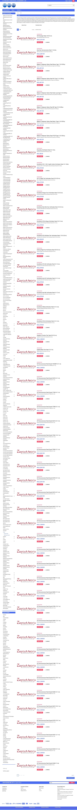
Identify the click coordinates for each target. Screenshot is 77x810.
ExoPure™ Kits (5, 409)
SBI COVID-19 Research (7, 586)
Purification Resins (6, 545)
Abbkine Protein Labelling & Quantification (7, 225)
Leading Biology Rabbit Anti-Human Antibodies (7, 120)
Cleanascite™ (5, 354)
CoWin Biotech (5, 750)
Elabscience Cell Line (6, 66)
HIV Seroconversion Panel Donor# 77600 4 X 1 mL (48, 392)
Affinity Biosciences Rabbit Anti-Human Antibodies (7, 37)
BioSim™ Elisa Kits (6, 326)
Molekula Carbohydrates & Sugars (7, 154)
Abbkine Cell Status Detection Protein (6, 208)
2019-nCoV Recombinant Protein (7, 301)
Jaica (4, 714)
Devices (4, 368)
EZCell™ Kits (5, 415)
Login (66, 0)
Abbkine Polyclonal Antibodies (6, 219)
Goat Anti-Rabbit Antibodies (7, 455)
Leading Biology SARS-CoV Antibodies (7, 134)
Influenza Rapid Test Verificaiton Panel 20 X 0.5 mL (48, 249)
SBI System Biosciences (7, 676)
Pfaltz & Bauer (5, 646)
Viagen (4, 720)
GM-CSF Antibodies (6, 446)
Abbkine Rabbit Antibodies (7, 228)
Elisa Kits (4, 394)
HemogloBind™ (5, 459)
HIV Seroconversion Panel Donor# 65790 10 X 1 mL (49, 720)
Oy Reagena (5, 723)
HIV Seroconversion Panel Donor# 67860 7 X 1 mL (48, 578)
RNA (4, 577)
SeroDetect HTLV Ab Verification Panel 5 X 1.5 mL (48, 264)
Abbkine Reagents (6, 231)
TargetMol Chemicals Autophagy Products (6, 187)
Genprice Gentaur (6, 717)
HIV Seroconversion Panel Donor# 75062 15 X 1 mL (49, 435)
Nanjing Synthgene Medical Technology (7, 730)
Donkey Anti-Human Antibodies (6, 380)
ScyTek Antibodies (6, 250)
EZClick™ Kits (5, 417)
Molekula (4, 665)
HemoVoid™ (5, 461)
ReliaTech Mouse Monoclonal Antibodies (8, 292)
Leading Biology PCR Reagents (6, 115)
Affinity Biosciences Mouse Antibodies (7, 29)
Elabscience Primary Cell (7, 68)
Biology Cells (5, 325)
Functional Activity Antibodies (6, 435)
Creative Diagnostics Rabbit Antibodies (7, 361)
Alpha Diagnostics (6, 664)
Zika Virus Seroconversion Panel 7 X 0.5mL (46, 50)
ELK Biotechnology (6, 634)
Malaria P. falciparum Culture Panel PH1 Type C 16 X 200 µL (50, 78)
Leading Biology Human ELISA (7, 106)
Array (4, 320)
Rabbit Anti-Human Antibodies (6, 561)
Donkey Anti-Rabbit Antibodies (6, 385)
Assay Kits (5, 322)
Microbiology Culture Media (7, 507)
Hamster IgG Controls (6, 458)
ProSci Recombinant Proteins (8, 174)
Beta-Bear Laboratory (6, 758)
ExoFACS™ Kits (5, 408)
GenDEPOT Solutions (6, 87)
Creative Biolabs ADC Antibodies (6, 281)
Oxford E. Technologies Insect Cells (7, 170)
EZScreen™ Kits (5, 421)
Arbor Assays (5, 695)
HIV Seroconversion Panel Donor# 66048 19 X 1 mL (49, 535)
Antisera (4, 317)
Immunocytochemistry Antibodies (6, 475)
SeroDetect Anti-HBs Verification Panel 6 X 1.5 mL (48, 292)
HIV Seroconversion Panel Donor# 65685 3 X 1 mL (48, 692)
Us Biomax (5, 679)
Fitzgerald (4, 622)
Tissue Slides (5, 596)
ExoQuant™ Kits (5, 411)
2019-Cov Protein (6, 296)
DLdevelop (4, 637)
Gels (4, 442)
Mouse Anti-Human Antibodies (6, 514)
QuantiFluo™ (5, 548)
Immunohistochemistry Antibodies (7, 481)
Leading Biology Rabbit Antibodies (6, 129)
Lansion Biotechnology (7, 738)
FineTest (4, 628)
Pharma (4, 542)
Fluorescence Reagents (7, 433)
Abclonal (4, 644)
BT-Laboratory (5, 631)
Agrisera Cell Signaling (6, 46)
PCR (4, 538)
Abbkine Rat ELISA (6, 230)
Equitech (4, 703)
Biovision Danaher (60, 788)
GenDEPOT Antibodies (6, 71)
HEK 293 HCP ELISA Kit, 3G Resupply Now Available (65, 795)
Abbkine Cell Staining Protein (8, 205)
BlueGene (4, 655)
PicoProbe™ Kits (5, 544)
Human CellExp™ (5, 462)
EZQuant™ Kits (5, 420)
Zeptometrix (5, 698)
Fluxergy (4, 735)
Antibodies (5, 314)
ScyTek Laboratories (6, 689)
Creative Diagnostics (6, 652)
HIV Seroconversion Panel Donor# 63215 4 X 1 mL (48, 421)
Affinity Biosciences (6, 647)
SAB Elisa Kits (5, 581)
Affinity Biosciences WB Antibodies (7, 43)
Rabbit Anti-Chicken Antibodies (6, 554)
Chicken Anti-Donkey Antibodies (6, 339)
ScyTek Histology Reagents (7, 253)
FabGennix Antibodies (6, 423)
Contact (19, 10)
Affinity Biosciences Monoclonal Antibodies (7, 26)
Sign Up (70, 0)
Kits (3, 494)
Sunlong (4, 662)
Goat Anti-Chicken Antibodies (6, 449)
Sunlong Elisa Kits (6, 592)
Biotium (4, 625)
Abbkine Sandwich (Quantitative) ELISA (6, 234)
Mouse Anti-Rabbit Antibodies (6, 516)
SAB (4, 616)
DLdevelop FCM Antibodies (7, 273)
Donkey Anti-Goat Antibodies (8, 377)
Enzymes (4, 402)
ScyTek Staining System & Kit (8, 259)
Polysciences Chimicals (7, 249)
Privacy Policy (58, 807)
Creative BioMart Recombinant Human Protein (7, 271)
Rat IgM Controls (6, 571)
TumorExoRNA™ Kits (6, 599)
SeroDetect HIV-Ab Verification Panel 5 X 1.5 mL (48, 321)
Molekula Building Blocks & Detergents (7, 151)
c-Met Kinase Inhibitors (7, 332)
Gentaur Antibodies (6, 242)
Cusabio (4, 619)
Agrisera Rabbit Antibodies (7, 58)
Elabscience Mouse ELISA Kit (8, 391)
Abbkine (4, 656)
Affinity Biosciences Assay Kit (7, 18)
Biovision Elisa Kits (6, 329)
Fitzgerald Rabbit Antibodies (7, 277)
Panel (4, 532)
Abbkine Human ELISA (6, 211)
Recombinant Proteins (6, 574)
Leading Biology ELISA (6, 98)
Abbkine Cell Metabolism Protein (7, 201)
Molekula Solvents (6, 160)
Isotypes (4, 488)
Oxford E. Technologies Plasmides (7, 172)
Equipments (5, 405)
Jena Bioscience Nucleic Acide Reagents (7, 244)
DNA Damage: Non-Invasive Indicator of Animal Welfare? (64, 793)
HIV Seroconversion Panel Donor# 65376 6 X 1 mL (48, 378)
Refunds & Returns (45, 807)
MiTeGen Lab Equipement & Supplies (7, 247)
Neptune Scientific (6, 743)
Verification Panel (7, 535)
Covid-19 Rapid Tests (6, 358)
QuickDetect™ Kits (6, 551)
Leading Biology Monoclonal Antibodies (7, 110)
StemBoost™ (5, 590)
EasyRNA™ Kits (5, 388)
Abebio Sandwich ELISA (7, 239)
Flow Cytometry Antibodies (7, 432)
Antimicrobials (5, 316)
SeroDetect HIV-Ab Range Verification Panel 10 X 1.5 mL (50, 221)
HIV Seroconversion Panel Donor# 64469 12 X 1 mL (49, 620)
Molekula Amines (6, 143)
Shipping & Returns (24, 790)
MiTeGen (4, 677)
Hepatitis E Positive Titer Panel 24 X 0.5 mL (47, 335)
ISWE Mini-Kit (5, 490)
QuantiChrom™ (5, 547)
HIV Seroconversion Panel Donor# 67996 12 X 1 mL (49, 606)
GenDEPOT (5, 685)
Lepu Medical (5, 728)
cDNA (4, 335)
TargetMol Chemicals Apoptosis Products (6, 184)
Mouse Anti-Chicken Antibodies (6, 505)
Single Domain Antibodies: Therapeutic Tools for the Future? (65, 790)
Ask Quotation (6, 10)
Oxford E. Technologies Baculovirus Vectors (7, 167)
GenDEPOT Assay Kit (6, 72)
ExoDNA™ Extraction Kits (7, 406)
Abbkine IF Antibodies (6, 212)
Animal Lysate (5, 313)
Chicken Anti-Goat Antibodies (6, 342)
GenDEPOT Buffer (6, 74)
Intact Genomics (6, 725)
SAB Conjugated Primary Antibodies (7, 579)
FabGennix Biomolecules (7, 424)
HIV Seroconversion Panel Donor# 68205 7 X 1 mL (48, 592)
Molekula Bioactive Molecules (6, 145)
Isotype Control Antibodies (7, 485)
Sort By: (33, 29)
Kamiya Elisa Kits (6, 493)
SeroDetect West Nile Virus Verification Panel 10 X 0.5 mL (50, 207)
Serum (4, 587)
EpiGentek (4, 629)
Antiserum (4, 319)
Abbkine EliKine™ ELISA (7, 210)
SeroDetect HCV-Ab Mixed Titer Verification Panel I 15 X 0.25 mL (52, 235)
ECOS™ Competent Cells (7, 390)
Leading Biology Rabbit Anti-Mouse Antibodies (7, 123)
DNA (4, 371)
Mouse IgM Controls (6, 521)
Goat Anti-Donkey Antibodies (8, 450)
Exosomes (5, 412)
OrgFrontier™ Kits (6, 529)
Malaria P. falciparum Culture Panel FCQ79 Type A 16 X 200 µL (51, 135)
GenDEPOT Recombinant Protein (7, 83)
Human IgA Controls (6, 464)
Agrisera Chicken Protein (7, 47)
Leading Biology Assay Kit (7, 88)
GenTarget (4, 670)
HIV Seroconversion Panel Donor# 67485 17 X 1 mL (49, 663)
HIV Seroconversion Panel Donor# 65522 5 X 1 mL (48, 749)
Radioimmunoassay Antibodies (6, 568)
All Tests (4, 310)
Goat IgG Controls (6, 456)
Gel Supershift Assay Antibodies (6, 438)
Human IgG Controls (6, 465)
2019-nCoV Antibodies (6, 297)
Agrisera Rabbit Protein (7, 61)
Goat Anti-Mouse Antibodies (8, 453)
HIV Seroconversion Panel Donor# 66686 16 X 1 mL (49, 520)
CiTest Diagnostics (6, 694)
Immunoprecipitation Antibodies (6, 483)
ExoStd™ (4, 414)
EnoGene (4, 614)
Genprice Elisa (5, 722)
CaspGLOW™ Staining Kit (7, 334)
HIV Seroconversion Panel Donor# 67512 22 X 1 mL (49, 677)
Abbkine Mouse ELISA (6, 217)
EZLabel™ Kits (5, 418)
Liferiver (4, 744)
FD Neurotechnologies (6, 711)
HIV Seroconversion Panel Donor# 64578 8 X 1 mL (48, 649)
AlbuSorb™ (5, 307)
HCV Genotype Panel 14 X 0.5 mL (44, 36)
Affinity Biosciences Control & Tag (7, 20)
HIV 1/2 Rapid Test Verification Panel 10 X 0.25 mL (48, 178)
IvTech (4, 719)
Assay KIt (4, 63)
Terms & (19, 807)
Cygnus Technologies (6, 701)
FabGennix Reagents (6, 427)
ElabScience (5, 638)
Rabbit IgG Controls (6, 565)
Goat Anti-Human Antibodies (8, 452)
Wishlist (22, 788)
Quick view (26, 43)
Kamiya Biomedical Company (8, 682)
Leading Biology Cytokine (7, 91)
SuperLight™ (5, 593)
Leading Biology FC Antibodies (6, 101)
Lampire (4, 683)
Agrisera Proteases (6, 55)
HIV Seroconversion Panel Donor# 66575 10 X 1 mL (49, 706)
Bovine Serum (59, 799)
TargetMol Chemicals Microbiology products (6, 192)
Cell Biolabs (5, 692)
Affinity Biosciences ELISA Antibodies (7, 23)
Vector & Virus (5, 601)
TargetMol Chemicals (6, 740)
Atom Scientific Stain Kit (7, 65)
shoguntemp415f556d (6, 179)
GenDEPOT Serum (6, 85)
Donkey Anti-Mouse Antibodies (6, 382)
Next (72, 775)
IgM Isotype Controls (6, 471)
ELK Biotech (5, 713)
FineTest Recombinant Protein (6, 275)
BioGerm (4, 755)
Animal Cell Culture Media (7, 311)
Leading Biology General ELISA (7, 103)
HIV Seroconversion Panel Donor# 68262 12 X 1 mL (49, 563)
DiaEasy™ (4, 370)
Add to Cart (40, 42)
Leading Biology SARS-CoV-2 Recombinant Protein (8, 137)
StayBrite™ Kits (5, 589)
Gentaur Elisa (5, 445)
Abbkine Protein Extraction (7, 223)
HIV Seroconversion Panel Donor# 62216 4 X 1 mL (48, 492)
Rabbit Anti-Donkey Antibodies (6, 556)
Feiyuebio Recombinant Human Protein (7, 430)
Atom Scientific (5, 710)
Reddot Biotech (5, 658)
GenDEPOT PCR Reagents (7, 81)
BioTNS (4, 749)
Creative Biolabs (5, 617)
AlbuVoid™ (4, 309)
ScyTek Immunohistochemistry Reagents (7, 256)
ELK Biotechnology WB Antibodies (6, 287)
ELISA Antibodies (6, 393)
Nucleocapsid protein (6, 526)
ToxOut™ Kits (5, 598)
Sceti (4, 668)
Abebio (4, 659)
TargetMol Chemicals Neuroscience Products (7, 195)
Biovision (4, 650)
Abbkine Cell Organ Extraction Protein (6, 203)
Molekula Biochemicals (7, 147)
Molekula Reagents (6, 159)
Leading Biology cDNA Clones (8, 90)
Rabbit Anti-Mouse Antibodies (6, 563)
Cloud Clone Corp (6, 640)
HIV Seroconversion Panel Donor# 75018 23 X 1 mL (49, 463)
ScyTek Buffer (5, 252)
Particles (4, 536)
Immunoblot (5, 473)
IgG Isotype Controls (6, 470)
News (13, 10)
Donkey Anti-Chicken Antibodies (6, 375)
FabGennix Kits (5, 426)
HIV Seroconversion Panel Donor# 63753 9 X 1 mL (48, 478)
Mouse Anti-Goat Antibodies (8, 511)
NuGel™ (4, 527)
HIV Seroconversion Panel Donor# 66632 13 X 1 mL (49, 506)
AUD (25, 0)
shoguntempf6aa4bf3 (6, 182)
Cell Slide (4, 337)
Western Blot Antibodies (7, 607)
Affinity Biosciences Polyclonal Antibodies (6, 31)
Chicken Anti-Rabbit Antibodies (6, 350)
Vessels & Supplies (6, 602)
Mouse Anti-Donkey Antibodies (6, 509)
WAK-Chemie (5, 746)
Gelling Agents (5, 440)
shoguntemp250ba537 (6, 177)
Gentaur (4, 686)
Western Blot (5, 605)
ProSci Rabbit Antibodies (7, 263)
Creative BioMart (6, 674)
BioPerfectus (5, 756)
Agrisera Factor (5, 49)
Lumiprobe (5, 688)
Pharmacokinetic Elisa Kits (7, 294)
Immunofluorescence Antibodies (6, 478)
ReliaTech (4, 680)
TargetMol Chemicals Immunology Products (6, 190)
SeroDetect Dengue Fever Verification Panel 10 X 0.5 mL (50, 192)
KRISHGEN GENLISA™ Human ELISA (8, 497)
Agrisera (4, 671)
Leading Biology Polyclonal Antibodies (7, 118)
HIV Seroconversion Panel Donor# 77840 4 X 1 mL (48, 406)
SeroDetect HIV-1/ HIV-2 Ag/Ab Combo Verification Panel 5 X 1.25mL (53, 164)
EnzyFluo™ (4, 399)
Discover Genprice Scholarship (62, 796)
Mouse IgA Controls (6, 518)
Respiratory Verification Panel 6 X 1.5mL (46, 150)
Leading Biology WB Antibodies (6, 141)
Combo (4, 357)
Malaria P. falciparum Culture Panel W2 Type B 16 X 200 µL (50, 107)
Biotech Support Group (7, 708)
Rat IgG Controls (6, 569)
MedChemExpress (6, 653)
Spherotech (5, 691)
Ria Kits (4, 575)
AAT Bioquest (5, 632)
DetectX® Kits (5, 367)
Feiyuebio (4, 623)
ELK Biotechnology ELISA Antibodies (7, 284)
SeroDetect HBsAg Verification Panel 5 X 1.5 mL (48, 307)
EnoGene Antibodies (6, 396)
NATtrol (4, 523)
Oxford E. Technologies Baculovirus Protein (7, 164)
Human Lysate (5, 467)
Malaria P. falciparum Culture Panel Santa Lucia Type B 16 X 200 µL (52, 93)
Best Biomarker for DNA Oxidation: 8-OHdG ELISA (65, 791)
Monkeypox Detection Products (6, 289)
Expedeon (4, 705)
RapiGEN (4, 734)
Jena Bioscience (5, 667)
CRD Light (4, 737)
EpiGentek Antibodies (6, 403)
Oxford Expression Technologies (8, 716)
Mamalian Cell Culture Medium (6, 501)
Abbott (4, 726)
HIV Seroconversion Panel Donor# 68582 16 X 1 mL (49, 549)
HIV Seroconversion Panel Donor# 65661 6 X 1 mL (48, 734)
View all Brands (5, 762)
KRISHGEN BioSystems (7, 649)
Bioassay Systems (6, 704)
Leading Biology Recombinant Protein (8, 131)
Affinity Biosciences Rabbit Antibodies (7, 40)
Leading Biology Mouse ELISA (8, 112)
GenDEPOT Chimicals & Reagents (7, 76)
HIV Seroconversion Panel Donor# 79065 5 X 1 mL (48, 449)
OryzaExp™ (5, 530)
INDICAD (4, 752)
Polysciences (5, 761)
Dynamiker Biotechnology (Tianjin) (8, 759)
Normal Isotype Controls (7, 524)
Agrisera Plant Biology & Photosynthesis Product (7, 53)
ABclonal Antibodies (6, 262)
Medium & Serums (6, 503)
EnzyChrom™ (5, 397)
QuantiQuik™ (5, 550)
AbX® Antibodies (6, 303)
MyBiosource (5, 741)
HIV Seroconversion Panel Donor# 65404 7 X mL (48, 763)
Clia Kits (4, 355)
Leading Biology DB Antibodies (6, 94)
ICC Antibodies (5, 468)
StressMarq (5, 626)
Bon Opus (4, 673)
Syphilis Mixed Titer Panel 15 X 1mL (45, 349)
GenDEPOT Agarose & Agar (7, 69)
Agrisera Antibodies (6, 44)
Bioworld (4, 643)
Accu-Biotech (5, 732)
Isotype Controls (6, 487)
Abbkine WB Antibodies (7, 237)
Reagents (4, 572)
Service (4, 176)
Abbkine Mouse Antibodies (7, 215)
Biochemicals (5, 323)
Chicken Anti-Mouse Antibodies (6, 348)
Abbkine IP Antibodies (6, 214)
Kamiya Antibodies (6, 491)
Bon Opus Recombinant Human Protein (7, 266)
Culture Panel (6, 533)
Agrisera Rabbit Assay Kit (7, 59)
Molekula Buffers (6, 149)
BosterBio (4, 641)
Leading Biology (5, 635)
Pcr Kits (4, 539)
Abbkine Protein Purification (7, 227)
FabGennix (5, 661)
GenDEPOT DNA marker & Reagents (7, 79)
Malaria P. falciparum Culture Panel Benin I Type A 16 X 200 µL (51, 121)
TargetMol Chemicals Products (6, 198)
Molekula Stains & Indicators (7, 162)
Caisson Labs (5, 697)
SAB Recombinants (6, 583)
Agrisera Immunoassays (7, 50)
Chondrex (4, 700)
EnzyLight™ (5, 400)
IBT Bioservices (5, 707)
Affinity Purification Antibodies (6, 305)
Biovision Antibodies (6, 328)
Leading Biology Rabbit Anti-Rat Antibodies (7, 126)
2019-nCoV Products (6, 299)
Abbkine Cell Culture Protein (7, 15)
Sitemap (12, 808)
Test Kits (4, 595)
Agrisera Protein (5, 56)
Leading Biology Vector (7, 139)
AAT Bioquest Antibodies (7, 260)
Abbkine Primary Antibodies (7, 221)
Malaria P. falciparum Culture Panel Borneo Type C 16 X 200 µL (51, 64)
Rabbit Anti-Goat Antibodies (7, 558)
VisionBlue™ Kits (5, 604)
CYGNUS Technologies (6, 365)
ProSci (4, 620)
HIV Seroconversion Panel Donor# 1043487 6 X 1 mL (49, 364)
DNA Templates (5, 608)
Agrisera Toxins (5, 62)
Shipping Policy (32, 807)
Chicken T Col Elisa (6, 352)
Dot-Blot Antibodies (6, 387)
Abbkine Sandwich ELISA (7, 236)
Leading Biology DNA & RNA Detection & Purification (7, 96)
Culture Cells (5, 362)
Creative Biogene (6, 753)
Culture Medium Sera (6, 364)
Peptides (4, 541)
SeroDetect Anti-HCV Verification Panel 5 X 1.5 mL (48, 278)
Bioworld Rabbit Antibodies (7, 240)
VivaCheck (5, 747)
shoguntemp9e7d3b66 (6, 180)
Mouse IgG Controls (6, 520)
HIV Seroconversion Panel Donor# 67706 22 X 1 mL (49, 635)
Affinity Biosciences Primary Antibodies (7, 34)
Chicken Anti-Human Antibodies (6, 345)
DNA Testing (5, 373)
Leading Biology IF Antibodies (8, 108)
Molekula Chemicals (6, 156)
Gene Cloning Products (7, 443)
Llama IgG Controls (6, 498)
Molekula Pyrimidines (6, 157)
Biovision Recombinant (7, 331)
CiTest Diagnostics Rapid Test (7, 268)
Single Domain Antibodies (7, 279)
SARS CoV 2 (5, 584)
